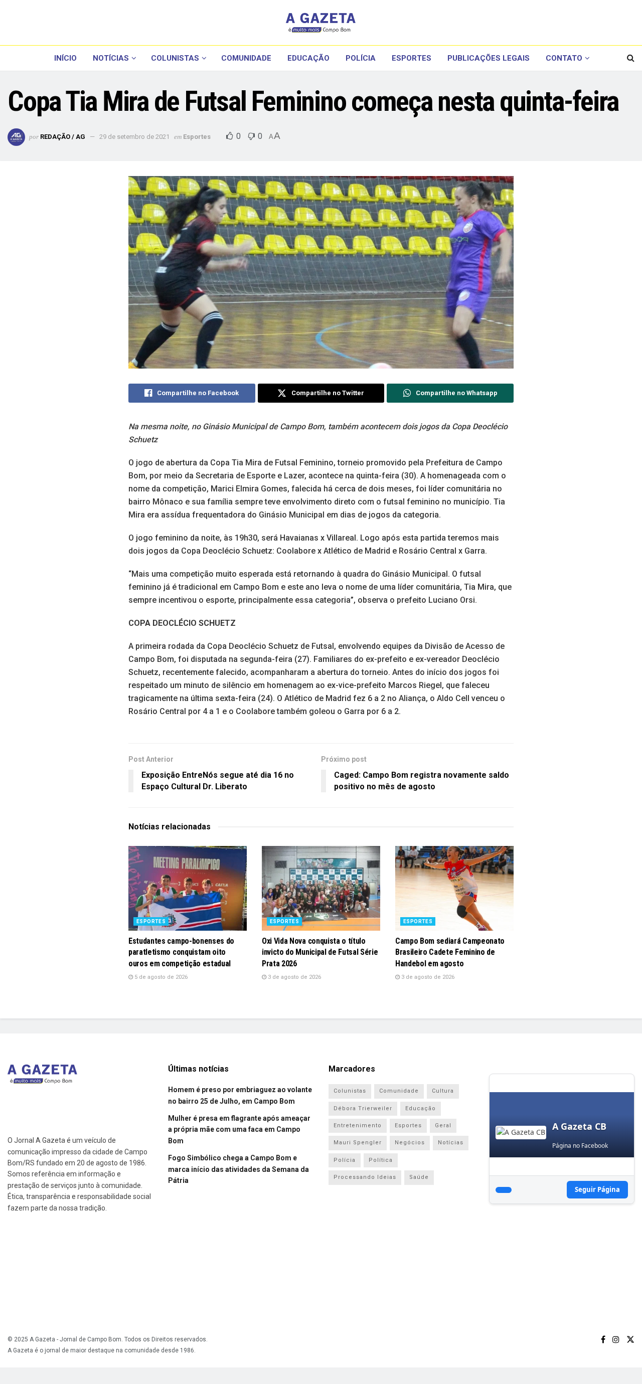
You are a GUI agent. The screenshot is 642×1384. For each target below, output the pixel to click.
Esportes (411, 58)
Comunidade (246, 58)
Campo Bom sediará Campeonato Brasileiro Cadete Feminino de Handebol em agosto (450, 952)
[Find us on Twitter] (630, 1339)
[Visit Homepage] (321, 22)
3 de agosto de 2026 (293, 977)
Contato (564, 58)
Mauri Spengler (358, 1142)
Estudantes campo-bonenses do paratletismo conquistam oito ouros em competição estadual (181, 952)
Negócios (410, 1142)
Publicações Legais (488, 58)
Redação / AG (62, 136)
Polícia (361, 58)
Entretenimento (358, 1125)
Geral (443, 1125)
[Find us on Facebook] (603, 1339)
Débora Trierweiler (363, 1108)
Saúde (419, 1177)
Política (381, 1160)
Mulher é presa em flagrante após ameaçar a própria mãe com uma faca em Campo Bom (239, 1129)
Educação (308, 58)
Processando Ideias (365, 1177)
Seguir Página (597, 1189)
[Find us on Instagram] (615, 1339)
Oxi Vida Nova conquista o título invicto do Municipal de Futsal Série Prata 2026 (320, 952)
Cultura (443, 1091)
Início (65, 58)
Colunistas (175, 58)
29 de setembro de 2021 (134, 136)
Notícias (111, 58)
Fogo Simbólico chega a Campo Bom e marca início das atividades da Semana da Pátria (238, 1169)
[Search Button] (630, 58)
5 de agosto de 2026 (160, 977)
